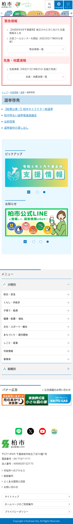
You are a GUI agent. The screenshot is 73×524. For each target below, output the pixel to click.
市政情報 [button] (8, 351)
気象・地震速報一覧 (36, 77)
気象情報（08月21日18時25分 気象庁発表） (33, 69)
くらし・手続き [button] (12, 302)
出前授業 (9, 121)
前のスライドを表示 (2, 13)
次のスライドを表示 (71, 13)
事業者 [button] (7, 359)
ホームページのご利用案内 (19, 504)
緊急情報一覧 (36, 49)
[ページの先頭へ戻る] (62, 418)
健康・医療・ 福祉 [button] (13, 318)
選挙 (22, 92)
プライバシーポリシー (16, 512)
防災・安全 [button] (9, 294)
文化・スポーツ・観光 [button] (15, 327)
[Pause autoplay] (28, 192)
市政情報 (14, 92)
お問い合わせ (11, 487)
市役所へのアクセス (14, 470)
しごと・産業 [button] (11, 343)
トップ (5, 92)
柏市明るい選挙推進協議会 (20, 115)
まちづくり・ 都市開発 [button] (16, 335)
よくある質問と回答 (14, 481)
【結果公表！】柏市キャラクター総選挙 (28, 109)
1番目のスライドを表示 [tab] (37, 192)
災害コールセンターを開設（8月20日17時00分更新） (36, 40)
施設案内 (8, 476)
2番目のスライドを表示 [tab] (44, 192)
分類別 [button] (12, 284)
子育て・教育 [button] (11, 310)
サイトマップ (12, 497)
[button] (49, 5)
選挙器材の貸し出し (16, 127)
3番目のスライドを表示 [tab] (47, 241)
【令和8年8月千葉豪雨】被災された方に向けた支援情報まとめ (37, 31)
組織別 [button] (12, 369)
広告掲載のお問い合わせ (57, 390)
